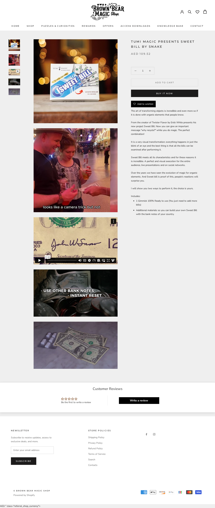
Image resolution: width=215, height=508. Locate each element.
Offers (108, 26)
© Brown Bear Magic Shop (31, 491)
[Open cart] (205, 12)
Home (15, 26)
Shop (30, 26)
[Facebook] (146, 434)
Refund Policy (95, 448)
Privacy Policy (95, 443)
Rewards (89, 26)
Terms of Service (96, 454)
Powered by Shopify (24, 495)
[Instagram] (154, 434)
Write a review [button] (139, 400)
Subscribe (23, 461)
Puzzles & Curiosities (58, 26)
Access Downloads (135, 26)
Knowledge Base (170, 26)
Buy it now (164, 93)
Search (91, 459)
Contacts (92, 465)
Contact (197, 26)
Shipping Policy (96, 437)
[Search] (189, 11)
